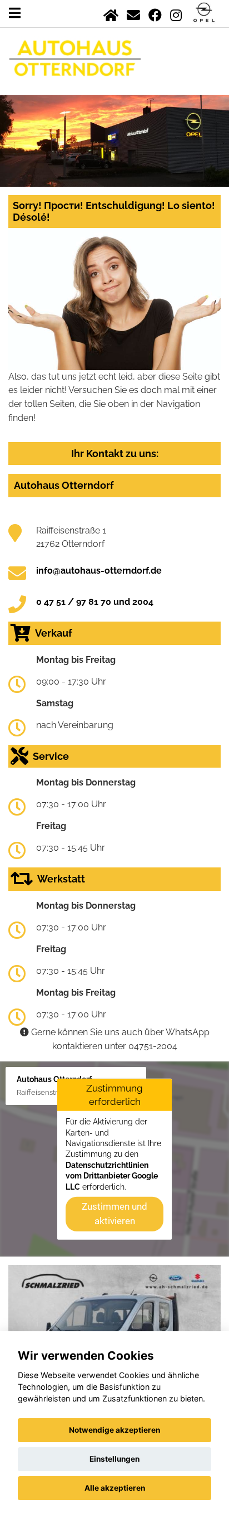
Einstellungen (114, 1458)
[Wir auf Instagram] (176, 13)
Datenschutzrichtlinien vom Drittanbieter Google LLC (112, 1176)
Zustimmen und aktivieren (114, 1213)
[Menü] (15, 13)
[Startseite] (110, 13)
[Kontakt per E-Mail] (133, 13)
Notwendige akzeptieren (114, 1429)
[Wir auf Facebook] (155, 13)
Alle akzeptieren (114, 1487)
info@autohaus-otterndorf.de (99, 570)
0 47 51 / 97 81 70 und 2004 (94, 601)
